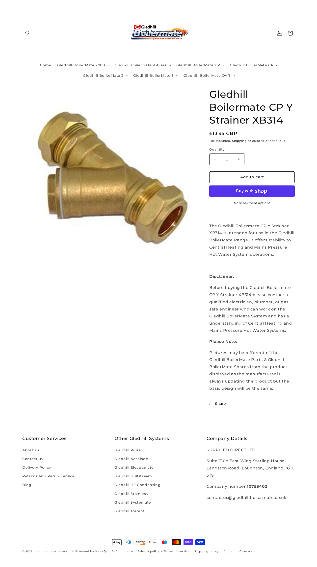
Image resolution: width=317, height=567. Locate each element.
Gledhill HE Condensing (137, 485)
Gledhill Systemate (132, 502)
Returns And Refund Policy (48, 476)
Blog (26, 485)
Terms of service (176, 551)
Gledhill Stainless (131, 493)
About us (30, 450)
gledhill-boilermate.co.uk (55, 551)
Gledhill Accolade (131, 459)
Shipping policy (206, 551)
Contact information (239, 551)
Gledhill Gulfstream (133, 476)
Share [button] (220, 403)
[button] (27, 33)
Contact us (32, 459)
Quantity (216, 149)
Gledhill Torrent (129, 511)
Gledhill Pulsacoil (131, 450)
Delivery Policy (36, 467)
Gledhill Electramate (134, 467)
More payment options (252, 203)
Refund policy (122, 551)
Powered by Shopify (91, 551)
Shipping (239, 141)
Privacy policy (148, 551)
